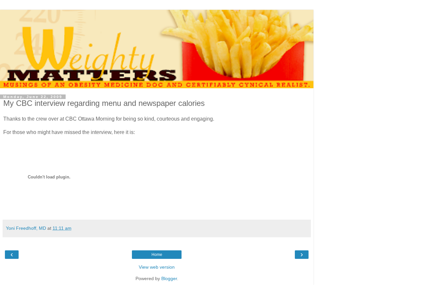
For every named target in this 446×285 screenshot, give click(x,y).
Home (156, 254)
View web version (157, 267)
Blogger (169, 278)
